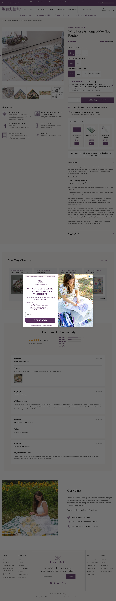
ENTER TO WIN (40, 320)
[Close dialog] (91, 276)
